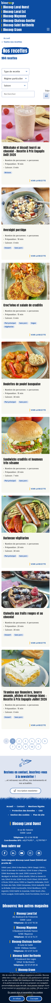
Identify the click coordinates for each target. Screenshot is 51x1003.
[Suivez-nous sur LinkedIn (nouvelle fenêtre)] (13, 853)
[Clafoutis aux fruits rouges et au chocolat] (25, 589)
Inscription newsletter (27, 791)
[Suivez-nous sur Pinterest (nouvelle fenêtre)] (39, 853)
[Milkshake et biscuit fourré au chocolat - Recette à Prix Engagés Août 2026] (25, 123)
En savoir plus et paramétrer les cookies (25, 992)
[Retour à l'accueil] (11, 3)
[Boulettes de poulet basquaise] (25, 360)
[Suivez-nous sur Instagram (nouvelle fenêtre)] (30, 853)
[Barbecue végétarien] (25, 514)
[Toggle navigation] (48, 30)
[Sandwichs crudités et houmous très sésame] (25, 435)
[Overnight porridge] (25, 205)
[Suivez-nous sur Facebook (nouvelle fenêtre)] (4, 853)
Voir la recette (38, 180)
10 (32, 746)
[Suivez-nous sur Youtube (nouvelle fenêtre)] (22, 853)
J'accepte (34, 999)
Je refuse (17, 999)
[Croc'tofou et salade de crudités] (25, 281)
